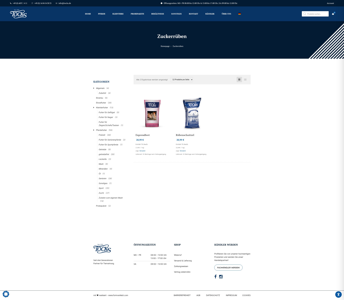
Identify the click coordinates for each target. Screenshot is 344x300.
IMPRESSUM (231, 295)
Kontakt (193, 13)
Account (330, 3)
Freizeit (102, 135)
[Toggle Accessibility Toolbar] (338, 294)
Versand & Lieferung (183, 260)
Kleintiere (117, 13)
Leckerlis (103, 159)
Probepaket (101, 206)
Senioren (102, 178)
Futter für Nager (106, 117)
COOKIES (246, 295)
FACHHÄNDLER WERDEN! (228, 267)
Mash (101, 164)
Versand (142, 151)
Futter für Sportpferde (108, 144)
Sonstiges (176, 13)
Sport (101, 188)
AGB (198, 295)
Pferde (101, 13)
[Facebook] (215, 276)
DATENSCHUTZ (213, 295)
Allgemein (100, 88)
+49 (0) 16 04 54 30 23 (42, 3)
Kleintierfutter (102, 107)
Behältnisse (157, 13)
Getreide (102, 149)
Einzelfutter (101, 103)
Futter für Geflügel (107, 112)
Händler (209, 13)
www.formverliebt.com (118, 295)
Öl (100, 173)
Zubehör (102, 93)
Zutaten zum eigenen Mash (111, 198)
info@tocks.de (65, 3)
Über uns (226, 13)
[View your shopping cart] (333, 14)
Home (88, 13)
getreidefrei (104, 154)
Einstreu (99, 98)
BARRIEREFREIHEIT (182, 295)
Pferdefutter (101, 130)
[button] (6, 294)
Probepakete (137, 13)
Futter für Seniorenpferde (110, 140)
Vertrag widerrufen (182, 272)
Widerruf (178, 255)
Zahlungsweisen (181, 266)
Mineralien (103, 169)
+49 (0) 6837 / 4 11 (20, 3)
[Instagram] (221, 276)
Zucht (101, 193)
